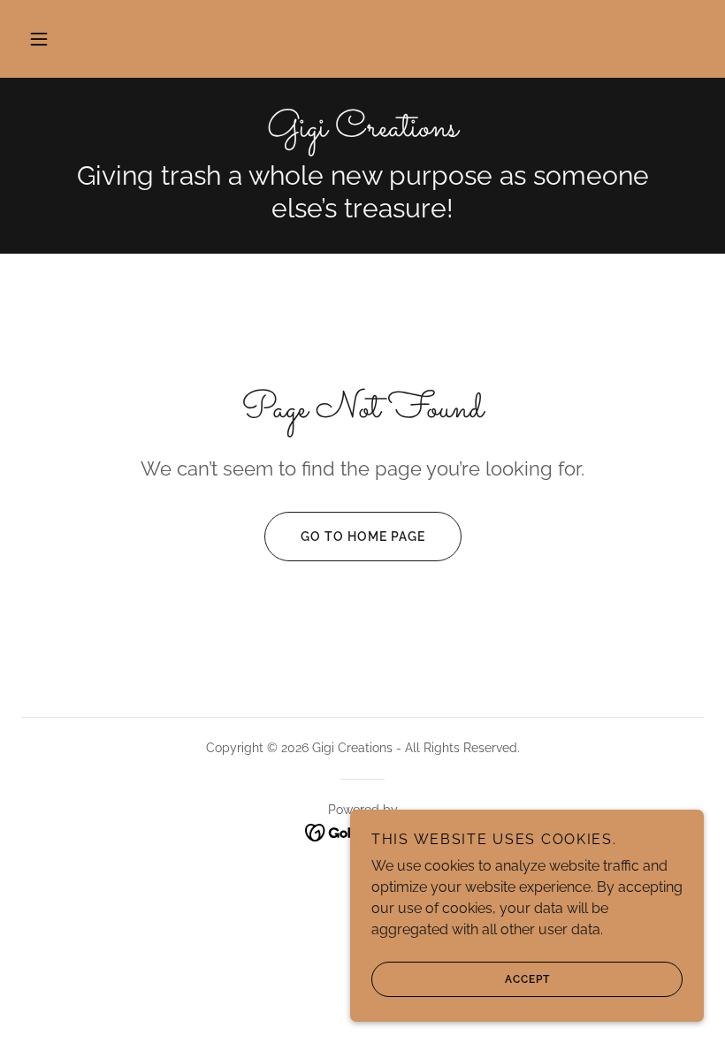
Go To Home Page (363, 536)
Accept (527, 979)
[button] (39, 39)
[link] (362, 131)
